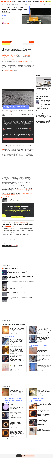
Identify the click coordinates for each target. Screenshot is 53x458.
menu (13, 1)
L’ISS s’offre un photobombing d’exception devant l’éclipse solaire (16, 391)
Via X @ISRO (15, 107)
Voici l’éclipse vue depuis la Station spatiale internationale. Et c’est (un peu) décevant (17, 406)
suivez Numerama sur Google (22, 222)
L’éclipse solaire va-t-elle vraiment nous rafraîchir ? (43, 430)
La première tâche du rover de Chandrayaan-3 (24, 189)
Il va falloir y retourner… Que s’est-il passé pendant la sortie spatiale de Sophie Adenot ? (44, 358)
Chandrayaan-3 (13, 53)
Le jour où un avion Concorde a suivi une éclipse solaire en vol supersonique (42, 422)
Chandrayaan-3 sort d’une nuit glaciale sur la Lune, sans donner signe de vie (18, 230)
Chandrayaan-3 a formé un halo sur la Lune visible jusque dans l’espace (17, 228)
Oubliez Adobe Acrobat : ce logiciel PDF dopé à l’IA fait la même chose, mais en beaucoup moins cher (43, 90)
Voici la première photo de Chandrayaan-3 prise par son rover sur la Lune (18, 199)
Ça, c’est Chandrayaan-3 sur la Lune (10, 232)
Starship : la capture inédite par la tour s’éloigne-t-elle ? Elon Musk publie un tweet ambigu (44, 330)
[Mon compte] (41, 1)
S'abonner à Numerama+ (17, 216)
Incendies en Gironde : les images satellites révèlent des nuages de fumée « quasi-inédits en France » (43, 121)
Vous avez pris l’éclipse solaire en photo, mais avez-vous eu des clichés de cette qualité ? (17, 433)
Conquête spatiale (47, 4)
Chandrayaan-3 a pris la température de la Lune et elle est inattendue (20, 287)
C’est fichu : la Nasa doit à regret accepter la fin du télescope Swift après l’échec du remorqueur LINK (17, 358)
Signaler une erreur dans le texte (27, 243)
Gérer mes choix (18, 140)
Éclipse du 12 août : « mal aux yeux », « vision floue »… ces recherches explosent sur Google (16, 415)
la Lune (25, 53)
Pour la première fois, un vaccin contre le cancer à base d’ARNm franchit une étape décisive (43, 349)
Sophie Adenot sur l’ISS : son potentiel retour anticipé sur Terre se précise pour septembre (43, 116)
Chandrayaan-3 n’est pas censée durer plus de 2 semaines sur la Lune (17, 194)
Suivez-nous (32, 41)
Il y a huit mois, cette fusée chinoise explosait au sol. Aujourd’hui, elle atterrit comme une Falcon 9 (44, 367)
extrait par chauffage (13, 157)
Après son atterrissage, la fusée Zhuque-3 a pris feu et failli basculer (43, 338)
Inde (8, 247)
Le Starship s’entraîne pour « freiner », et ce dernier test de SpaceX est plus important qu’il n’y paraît (17, 349)
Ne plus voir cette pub (6, 39)
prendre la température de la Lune (9, 62)
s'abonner (49, 1)
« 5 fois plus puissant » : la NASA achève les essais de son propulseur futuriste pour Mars (43, 107)
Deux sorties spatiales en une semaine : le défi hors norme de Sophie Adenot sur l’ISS (16, 341)
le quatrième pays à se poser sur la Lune (16, 55)
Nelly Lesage (6, 23)
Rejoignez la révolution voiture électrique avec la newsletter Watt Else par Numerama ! (19, 271)
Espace (41, 4)
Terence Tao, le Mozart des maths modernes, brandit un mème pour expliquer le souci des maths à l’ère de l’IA (16, 367)
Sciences (36, 4)
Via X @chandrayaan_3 (15, 243)
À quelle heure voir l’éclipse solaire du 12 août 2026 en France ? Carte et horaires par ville (44, 413)
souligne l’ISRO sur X (9, 70)
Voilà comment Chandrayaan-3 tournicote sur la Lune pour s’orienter (17, 238)
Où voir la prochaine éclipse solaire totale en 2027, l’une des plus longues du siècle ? (16, 424)
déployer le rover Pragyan (24, 61)
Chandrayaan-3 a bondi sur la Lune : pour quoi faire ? (14, 236)
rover (12, 247)
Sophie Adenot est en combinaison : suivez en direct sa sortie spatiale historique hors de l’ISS (45, 102)
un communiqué (7, 111)
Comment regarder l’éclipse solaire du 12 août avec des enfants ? (44, 404)
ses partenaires (6, 133)
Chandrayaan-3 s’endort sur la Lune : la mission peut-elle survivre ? (17, 234)
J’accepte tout (18, 138)
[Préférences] (43, 1)
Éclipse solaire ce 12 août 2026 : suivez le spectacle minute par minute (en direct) (43, 392)
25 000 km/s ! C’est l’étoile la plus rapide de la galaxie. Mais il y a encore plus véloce (17, 330)
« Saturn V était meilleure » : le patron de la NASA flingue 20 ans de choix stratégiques (43, 112)
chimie (4, 247)
